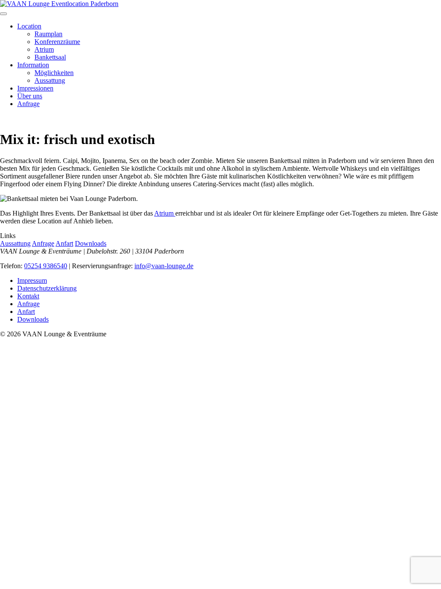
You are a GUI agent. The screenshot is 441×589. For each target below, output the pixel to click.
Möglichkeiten (54, 72)
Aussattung (49, 80)
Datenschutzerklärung (47, 288)
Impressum (32, 280)
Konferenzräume (57, 41)
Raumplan (48, 34)
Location (29, 26)
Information (33, 65)
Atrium (44, 49)
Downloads (90, 243)
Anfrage (28, 103)
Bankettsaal (50, 57)
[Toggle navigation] (3, 14)
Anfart (64, 243)
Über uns (29, 96)
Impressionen (35, 88)
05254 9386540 (45, 265)
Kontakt (28, 296)
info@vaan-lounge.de (163, 265)
